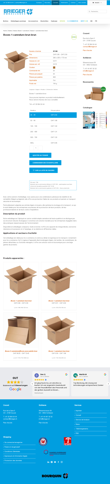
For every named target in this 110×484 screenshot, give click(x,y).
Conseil (78, 415)
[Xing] (52, 462)
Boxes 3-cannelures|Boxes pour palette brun (21, 351)
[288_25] (16, 65)
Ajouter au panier (40, 155)
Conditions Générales (12, 451)
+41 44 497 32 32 (46, 417)
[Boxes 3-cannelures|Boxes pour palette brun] (21, 313)
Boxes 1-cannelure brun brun (21, 301)
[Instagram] (62, 462)
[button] (43, 170)
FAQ (77, 433)
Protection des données (13, 460)
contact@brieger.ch (21, 2)
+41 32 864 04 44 (11, 417)
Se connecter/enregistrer (13, 442)
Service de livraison (82, 420)
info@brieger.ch (88, 71)
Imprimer (79, 411)
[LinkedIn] (48, 462)
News (78, 424)
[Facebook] (58, 462)
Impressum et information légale (16, 456)
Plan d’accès (87, 50)
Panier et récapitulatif (12, 447)
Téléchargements (82, 429)
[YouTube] (55, 462)
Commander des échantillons (45, 163)
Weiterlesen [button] (38, 393)
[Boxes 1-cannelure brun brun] (21, 263)
